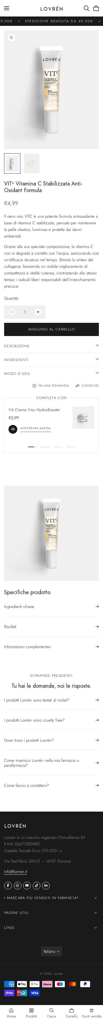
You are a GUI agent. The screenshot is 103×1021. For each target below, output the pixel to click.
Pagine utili (16, 912)
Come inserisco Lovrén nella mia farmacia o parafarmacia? (41, 762)
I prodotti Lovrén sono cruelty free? (34, 720)
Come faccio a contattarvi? (26, 785)
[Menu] (6, 8)
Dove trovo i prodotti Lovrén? (29, 740)
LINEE (9, 927)
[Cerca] (86, 8)
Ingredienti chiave (19, 607)
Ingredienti (16, 359)
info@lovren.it (15, 871)
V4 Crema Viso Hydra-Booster (34, 410)
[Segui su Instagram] (17, 885)
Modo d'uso (17, 373)
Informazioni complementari (27, 647)
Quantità (11, 298)
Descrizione (17, 346)
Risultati (10, 627)
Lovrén (58, 973)
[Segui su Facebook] (8, 885)
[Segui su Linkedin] (46, 885)
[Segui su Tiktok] (36, 885)
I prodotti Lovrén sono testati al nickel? (36, 700)
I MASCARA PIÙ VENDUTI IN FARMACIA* (41, 897)
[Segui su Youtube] (27, 885)
